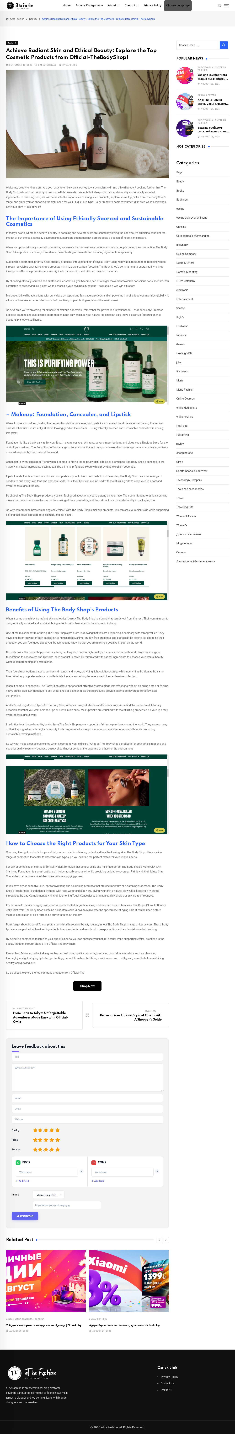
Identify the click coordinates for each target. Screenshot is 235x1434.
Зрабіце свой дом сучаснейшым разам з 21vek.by (213, 131)
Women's (181, 525)
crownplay (182, 244)
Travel (180, 498)
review (180, 443)
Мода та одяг (184, 543)
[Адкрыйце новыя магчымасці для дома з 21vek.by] (185, 101)
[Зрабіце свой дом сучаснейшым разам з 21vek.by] (185, 128)
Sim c (179, 461)
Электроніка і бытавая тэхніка (25, 1319)
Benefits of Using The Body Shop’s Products (62, 610)
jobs (178, 362)
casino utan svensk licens (191, 217)
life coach (182, 371)
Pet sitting (182, 434)
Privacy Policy (152, 5)
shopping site (184, 453)
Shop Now (87, 986)
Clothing (181, 226)
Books (180, 190)
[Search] (220, 5)
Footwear (182, 326)
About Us (114, 5)
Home (67, 5)
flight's (180, 317)
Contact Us (132, 5)
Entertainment (184, 299)
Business (182, 199)
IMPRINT (166, 1390)
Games (180, 344)
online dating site (186, 407)
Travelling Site (184, 507)
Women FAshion (186, 516)
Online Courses (185, 398)
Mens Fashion (184, 389)
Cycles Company (186, 254)
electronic (182, 290)
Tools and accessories (190, 489)
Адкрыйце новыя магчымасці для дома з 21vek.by (124, 1325)
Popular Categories (87, 5)
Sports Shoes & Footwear (191, 471)
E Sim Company (185, 281)
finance (180, 308)
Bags (179, 172)
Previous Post (26, 1008)
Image (15, 1194)
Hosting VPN (184, 353)
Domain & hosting (186, 272)
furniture (181, 335)
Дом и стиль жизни (188, 534)
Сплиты (181, 552)
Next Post (151, 1011)
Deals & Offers (98, 1319)
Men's (179, 380)
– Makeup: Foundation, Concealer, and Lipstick (68, 414)
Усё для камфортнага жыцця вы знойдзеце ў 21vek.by (44, 1325)
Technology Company (189, 480)
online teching (184, 416)
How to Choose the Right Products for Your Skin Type (75, 843)
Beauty (180, 181)
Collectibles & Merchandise (193, 236)
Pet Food (182, 425)
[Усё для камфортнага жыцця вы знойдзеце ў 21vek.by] (185, 75)
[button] (159, 1240)
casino (180, 208)
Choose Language (178, 5)
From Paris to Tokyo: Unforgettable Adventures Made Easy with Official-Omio (40, 1017)
